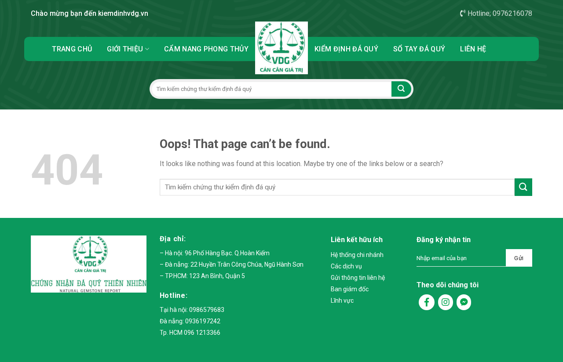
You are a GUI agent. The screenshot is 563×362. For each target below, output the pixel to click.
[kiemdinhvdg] (281, 48)
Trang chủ (72, 49)
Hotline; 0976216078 (500, 13)
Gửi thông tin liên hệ (358, 277)
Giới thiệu (125, 49)
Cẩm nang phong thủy (206, 49)
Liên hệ (473, 49)
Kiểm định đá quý (346, 49)
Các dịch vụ (346, 266)
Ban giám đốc (350, 289)
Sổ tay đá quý (419, 49)
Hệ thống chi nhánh (357, 254)
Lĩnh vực (342, 300)
